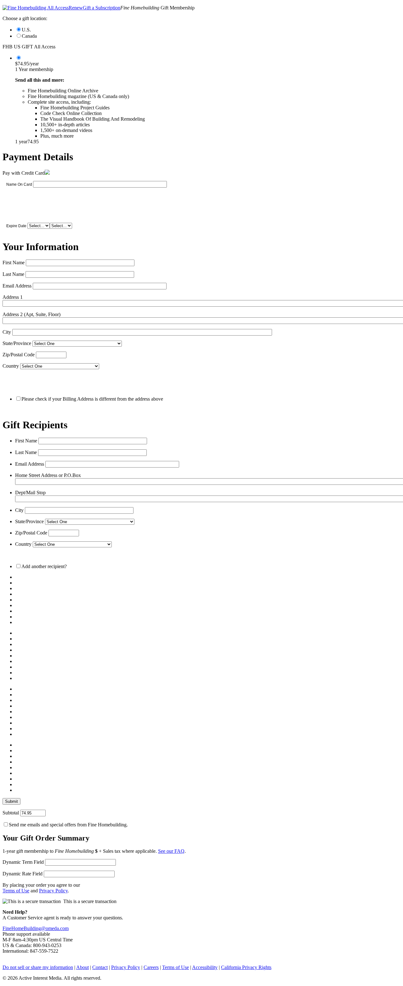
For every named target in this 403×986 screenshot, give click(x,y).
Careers (151, 967)
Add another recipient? (44, 566)
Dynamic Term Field (23, 862)
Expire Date (16, 226)
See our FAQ (171, 851)
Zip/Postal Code (19, 354)
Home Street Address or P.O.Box (48, 475)
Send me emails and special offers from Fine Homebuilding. (68, 824)
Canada (29, 36)
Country (11, 366)
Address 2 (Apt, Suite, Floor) (31, 314)
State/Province (17, 343)
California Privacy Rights (246, 967)
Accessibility (205, 967)
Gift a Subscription (101, 7)
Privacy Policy (53, 890)
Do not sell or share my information (38, 967)
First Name (14, 262)
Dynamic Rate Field (23, 873)
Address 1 (13, 297)
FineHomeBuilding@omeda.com (36, 928)
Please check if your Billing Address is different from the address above (92, 399)
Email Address (17, 285)
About (82, 967)
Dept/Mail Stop (30, 492)
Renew (76, 7)
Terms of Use (16, 890)
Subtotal (11, 812)
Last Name (13, 274)
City (7, 332)
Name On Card (19, 184)
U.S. (26, 29)
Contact (100, 967)
